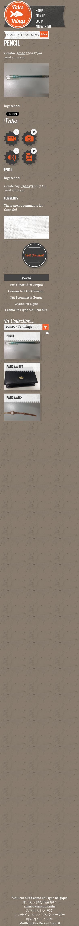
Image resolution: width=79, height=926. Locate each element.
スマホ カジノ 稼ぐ (39, 910)
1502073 (23, 53)
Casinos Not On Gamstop (26, 291)
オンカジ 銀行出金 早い (39, 902)
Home (39, 10)
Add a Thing (43, 26)
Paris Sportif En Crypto (26, 285)
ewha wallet (14, 367)
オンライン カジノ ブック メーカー (39, 914)
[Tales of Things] (19, 12)
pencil (10, 336)
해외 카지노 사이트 (39, 919)
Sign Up (40, 16)
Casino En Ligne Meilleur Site (26, 310)
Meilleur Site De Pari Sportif (39, 923)
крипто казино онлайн (39, 906)
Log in (40, 21)
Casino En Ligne (26, 304)
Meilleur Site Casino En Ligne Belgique (39, 897)
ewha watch (14, 398)
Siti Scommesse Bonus (26, 297)
